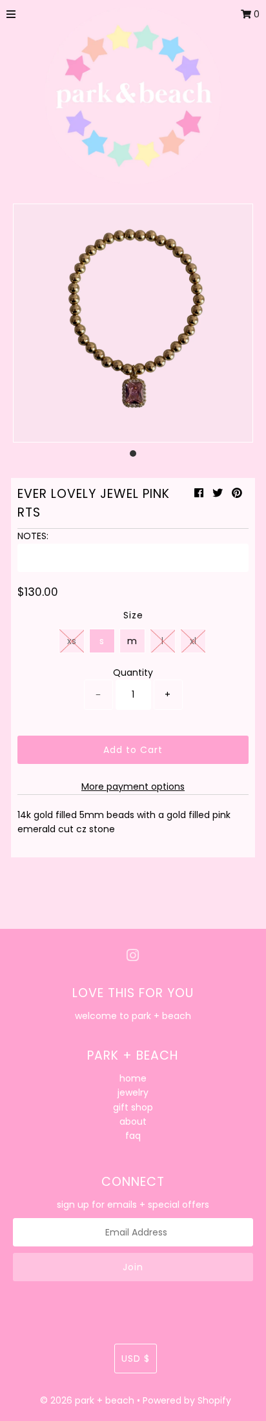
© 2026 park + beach (87, 1400)
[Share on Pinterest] (237, 493)
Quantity (133, 672)
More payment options (133, 786)
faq (133, 1135)
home (133, 1078)
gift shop (133, 1107)
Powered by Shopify (187, 1400)
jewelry (133, 1092)
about (133, 1121)
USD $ (135, 1358)
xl (193, 640)
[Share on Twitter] (217, 493)
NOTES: (32, 535)
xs (71, 640)
